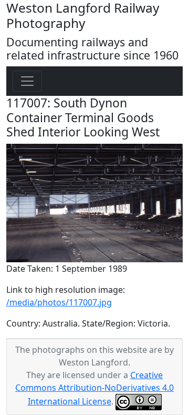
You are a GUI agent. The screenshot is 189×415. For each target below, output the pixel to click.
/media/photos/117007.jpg (59, 302)
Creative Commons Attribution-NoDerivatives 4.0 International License (94, 388)
